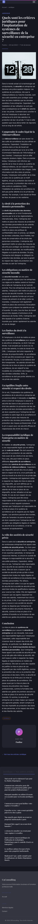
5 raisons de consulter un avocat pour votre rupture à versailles (18, 832)
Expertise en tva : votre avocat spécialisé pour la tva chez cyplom (19, 811)
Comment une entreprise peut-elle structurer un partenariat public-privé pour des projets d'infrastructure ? (18, 787)
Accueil (4, 7)
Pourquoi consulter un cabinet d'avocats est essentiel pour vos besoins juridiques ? (19, 796)
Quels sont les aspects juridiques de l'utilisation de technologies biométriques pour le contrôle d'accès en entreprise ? (19, 841)
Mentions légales (7, 907)
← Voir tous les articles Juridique (14, 754)
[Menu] (34, 1)
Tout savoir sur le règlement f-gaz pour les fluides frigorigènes (18, 780)
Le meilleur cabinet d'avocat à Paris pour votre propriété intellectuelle (17, 850)
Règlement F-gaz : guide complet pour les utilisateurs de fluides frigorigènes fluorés (18, 858)
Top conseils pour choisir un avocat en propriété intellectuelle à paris (18, 818)
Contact (4, 911)
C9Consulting (9, 879)
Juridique (11, 7)
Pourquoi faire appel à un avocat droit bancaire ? (18, 825)
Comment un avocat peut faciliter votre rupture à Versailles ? (18, 804)
